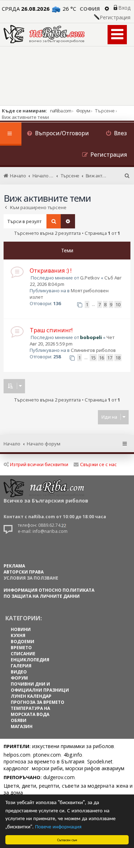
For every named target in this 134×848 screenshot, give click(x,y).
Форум (83, 110)
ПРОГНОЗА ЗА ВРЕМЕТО (37, 702)
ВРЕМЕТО (21, 648)
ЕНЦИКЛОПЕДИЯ (30, 660)
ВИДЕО (19, 672)
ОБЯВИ (18, 720)
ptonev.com (47, 754)
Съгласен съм (67, 839)
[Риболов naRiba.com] (44, 34)
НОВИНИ (21, 629)
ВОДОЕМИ (22, 641)
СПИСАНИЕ (23, 654)
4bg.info (73, 754)
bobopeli (91, 337)
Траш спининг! (51, 330)
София (90, 8)
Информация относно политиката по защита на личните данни (49, 593)
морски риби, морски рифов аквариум (78, 768)
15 (93, 357)
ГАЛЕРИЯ (21, 666)
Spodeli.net (100, 761)
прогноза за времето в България (44, 761)
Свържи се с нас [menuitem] (98, 464)
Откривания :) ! (50, 270)
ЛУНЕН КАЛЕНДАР (31, 696)
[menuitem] (57, 134)
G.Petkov (90, 277)
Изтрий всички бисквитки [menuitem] (39, 464)
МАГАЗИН (22, 726)
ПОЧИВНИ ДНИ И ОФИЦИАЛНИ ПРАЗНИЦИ (40, 687)
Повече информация (58, 826)
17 (109, 357)
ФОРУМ (19, 678)
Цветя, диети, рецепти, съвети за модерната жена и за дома (68, 789)
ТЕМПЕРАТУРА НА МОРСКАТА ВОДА (30, 711)
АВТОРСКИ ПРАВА (24, 572)
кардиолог (16, 768)
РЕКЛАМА (14, 566)
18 (117, 357)
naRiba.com (60, 110)
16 (101, 357)
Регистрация (115, 17)
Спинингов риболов (93, 350)
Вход (124, 8)
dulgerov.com (59, 777)
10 (117, 304)
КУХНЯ (18, 635)
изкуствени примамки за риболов (73, 746)
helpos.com (17, 754)
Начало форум (43, 443)
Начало (12, 443)
